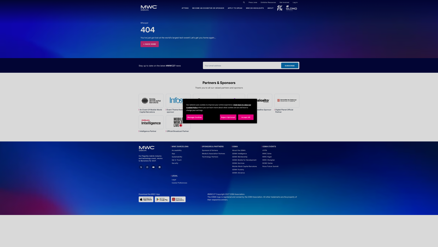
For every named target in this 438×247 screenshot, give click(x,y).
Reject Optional (228, 117)
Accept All (245, 117)
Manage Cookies (195, 117)
